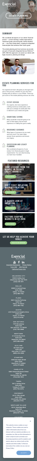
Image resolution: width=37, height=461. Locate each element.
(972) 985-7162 (18, 293)
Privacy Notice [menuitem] (26, 265)
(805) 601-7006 (18, 413)
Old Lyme (18, 345)
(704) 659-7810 (18, 377)
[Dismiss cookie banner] (30, 421)
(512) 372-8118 (18, 317)
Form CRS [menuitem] (14, 267)
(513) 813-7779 (18, 401)
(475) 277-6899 (18, 365)
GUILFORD (19, 417)
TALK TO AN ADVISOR (18, 242)
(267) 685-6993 (18, 341)
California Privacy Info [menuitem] (19, 269)
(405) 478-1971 (18, 282)
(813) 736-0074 (18, 389)
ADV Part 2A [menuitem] (23, 267)
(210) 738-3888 (18, 329)
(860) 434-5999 (18, 353)
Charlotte (18, 369)
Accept (24, 453)
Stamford (18, 357)
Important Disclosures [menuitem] (13, 265)
